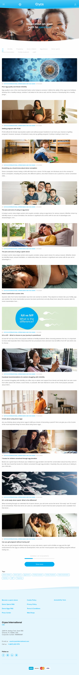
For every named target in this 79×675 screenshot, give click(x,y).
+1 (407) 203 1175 (14, 644)
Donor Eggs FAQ (7, 609)
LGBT (34, 52)
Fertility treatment (23, 52)
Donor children (31, 49)
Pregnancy (19, 49)
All (2, 49)
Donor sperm (55, 49)
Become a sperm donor (10, 600)
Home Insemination (8, 52)
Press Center (6, 613)
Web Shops (31, 613)
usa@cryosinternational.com (19, 641)
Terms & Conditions (33, 609)
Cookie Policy (31, 600)
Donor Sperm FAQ (8, 604)
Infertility (9, 49)
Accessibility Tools (60, 600)
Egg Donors (44, 49)
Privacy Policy (32, 604)
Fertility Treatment (50, 575)
